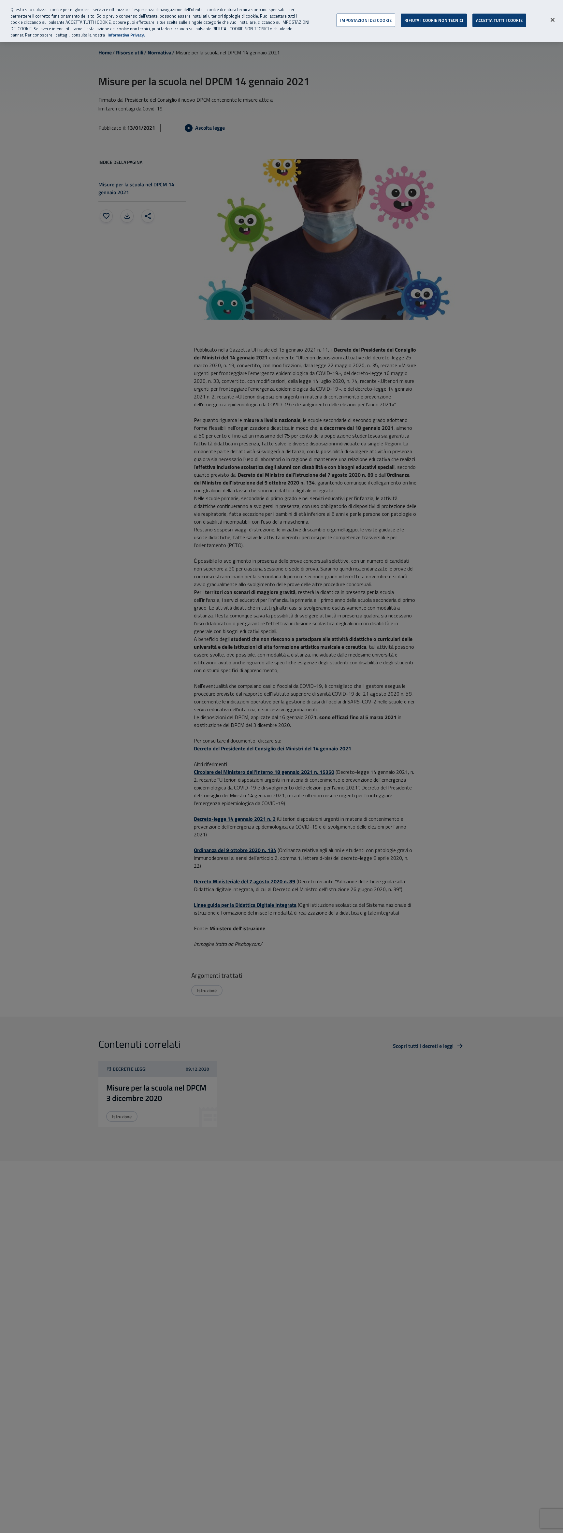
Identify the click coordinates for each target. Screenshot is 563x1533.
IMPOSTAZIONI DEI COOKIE (366, 20)
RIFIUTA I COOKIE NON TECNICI (433, 20)
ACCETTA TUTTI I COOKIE (499, 20)
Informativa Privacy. (126, 35)
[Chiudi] (552, 20)
